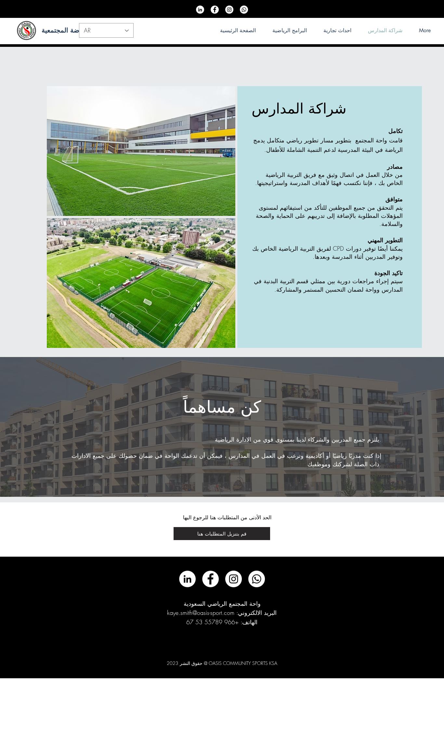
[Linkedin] (200, 10)
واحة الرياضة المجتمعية (73, 30)
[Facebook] (215, 10)
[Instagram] (229, 10)
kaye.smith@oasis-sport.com (200, 612)
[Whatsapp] (244, 10)
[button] (222, 533)
